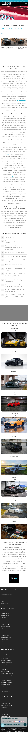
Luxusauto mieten (6, 703)
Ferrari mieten (5, 628)
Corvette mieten (5, 639)
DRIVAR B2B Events (6, 660)
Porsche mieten (5, 624)
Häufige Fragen (5, 603)
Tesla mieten (5, 644)
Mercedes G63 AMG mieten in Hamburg (7, 48)
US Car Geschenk (6, 691)
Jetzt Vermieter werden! (7, 596)
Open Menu (25, 3)
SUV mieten (4, 707)
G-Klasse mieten (5, 622)
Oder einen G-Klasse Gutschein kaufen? (14, 29)
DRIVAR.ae (15, 729)
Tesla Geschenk (5, 689)
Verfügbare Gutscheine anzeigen (12, 724)
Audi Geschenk (5, 664)
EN (21, 2)
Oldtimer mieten (5, 712)
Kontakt (4, 599)
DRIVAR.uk (10, 729)
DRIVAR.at (23, 728)
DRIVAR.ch (17, 728)
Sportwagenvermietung (7, 594)
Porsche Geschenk (6, 684)
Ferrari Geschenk (5, 671)
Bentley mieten (5, 630)
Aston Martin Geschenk (7, 662)
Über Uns (4, 601)
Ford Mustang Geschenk (7, 673)
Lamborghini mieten (6, 626)
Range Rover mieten (6, 637)
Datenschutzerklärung (19, 731)
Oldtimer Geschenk (6, 686)
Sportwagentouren (6, 658)
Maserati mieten (5, 635)
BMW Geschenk (5, 667)
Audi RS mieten (5, 615)
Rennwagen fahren (6, 656)
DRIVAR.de (12, 728)
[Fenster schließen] (25, 724)
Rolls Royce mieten (6, 633)
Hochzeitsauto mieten (7, 705)
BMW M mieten (5, 617)
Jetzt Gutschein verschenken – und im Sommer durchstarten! (14, 0)
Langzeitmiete (5, 714)
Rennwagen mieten (6, 716)
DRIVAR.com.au (22, 729)
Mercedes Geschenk (6, 680)
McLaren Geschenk (6, 678)
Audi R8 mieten (5, 613)
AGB (13, 731)
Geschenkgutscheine (6, 654)
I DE (22, 2)
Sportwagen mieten (6, 701)
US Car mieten (5, 710)
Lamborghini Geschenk (7, 675)
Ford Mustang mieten (6, 641)
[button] (2, 729)
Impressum (8, 731)
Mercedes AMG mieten (7, 619)
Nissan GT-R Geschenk (7, 682)
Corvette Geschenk (6, 669)
